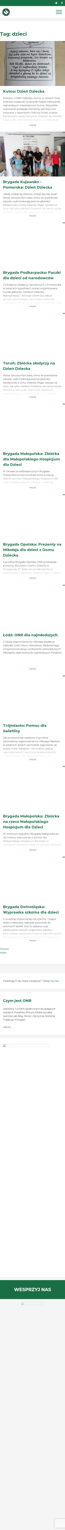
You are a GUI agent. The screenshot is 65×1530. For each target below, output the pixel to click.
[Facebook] (62, 3)
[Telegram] (56, 3)
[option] (32, 1309)
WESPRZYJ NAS (32, 1289)
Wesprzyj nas (51, 981)
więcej (7, 1027)
